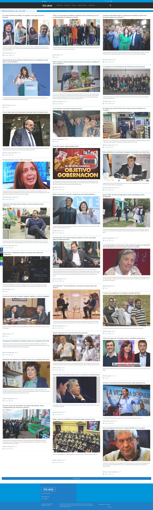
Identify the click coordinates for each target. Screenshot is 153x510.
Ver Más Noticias (76, 478)
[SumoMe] (1, 263)
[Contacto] (46, 498)
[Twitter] (109, 1)
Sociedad (105, 101)
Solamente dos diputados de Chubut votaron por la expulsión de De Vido (26, 341)
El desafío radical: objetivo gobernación (66, 146)
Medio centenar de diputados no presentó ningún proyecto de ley (74, 419)
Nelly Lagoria (10, 345)
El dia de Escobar (110, 238)
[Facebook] (106, 1)
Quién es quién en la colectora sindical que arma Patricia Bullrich (74, 194)
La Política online (110, 145)
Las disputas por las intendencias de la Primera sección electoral (124, 66)
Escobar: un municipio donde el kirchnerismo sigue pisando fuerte (124, 383)
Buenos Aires (60, 5)
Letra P (58, 230)
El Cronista (109, 59)
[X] (1, 255)
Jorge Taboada (42, 345)
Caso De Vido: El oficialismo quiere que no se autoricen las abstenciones (76, 374)
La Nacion (109, 331)
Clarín (8, 333)
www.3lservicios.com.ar (46, 505)
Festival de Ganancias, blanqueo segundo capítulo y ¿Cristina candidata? (26, 296)
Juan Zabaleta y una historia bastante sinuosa (67, 108)
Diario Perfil (59, 278)
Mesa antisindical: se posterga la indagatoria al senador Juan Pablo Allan (126, 152)
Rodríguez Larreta (64, 95)
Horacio (58, 95)
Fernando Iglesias (19, 194)
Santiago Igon (5, 343)
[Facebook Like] (1, 252)
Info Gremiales (60, 101)
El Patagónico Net (10, 352)
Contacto (109, 506)
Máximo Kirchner (58, 274)
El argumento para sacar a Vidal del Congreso (17, 160)
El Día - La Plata (110, 421)
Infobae (8, 289)
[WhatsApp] (1, 258)
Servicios (108, 504)
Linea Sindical (92, 5)
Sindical (55, 101)
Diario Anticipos (60, 139)
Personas (73, 5)
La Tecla (109, 101)
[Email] (1, 261)
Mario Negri (67, 404)
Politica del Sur (10, 446)
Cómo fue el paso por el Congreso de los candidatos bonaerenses (124, 338)
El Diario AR (9, 53)
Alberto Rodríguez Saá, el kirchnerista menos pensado (70, 333)
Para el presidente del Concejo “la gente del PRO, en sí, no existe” (124, 428)
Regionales (67, 5)
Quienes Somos (102, 504)
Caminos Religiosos (82, 5)
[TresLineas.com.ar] (48, 5)
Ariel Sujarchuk (132, 229)
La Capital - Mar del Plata (12, 152)
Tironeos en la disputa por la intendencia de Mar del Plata (121, 293)
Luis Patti (45, 241)
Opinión (5, 289)
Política (5, 53)
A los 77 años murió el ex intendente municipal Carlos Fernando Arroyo (25, 112)
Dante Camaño (56, 93)
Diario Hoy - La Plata (111, 187)
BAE (58, 54)
